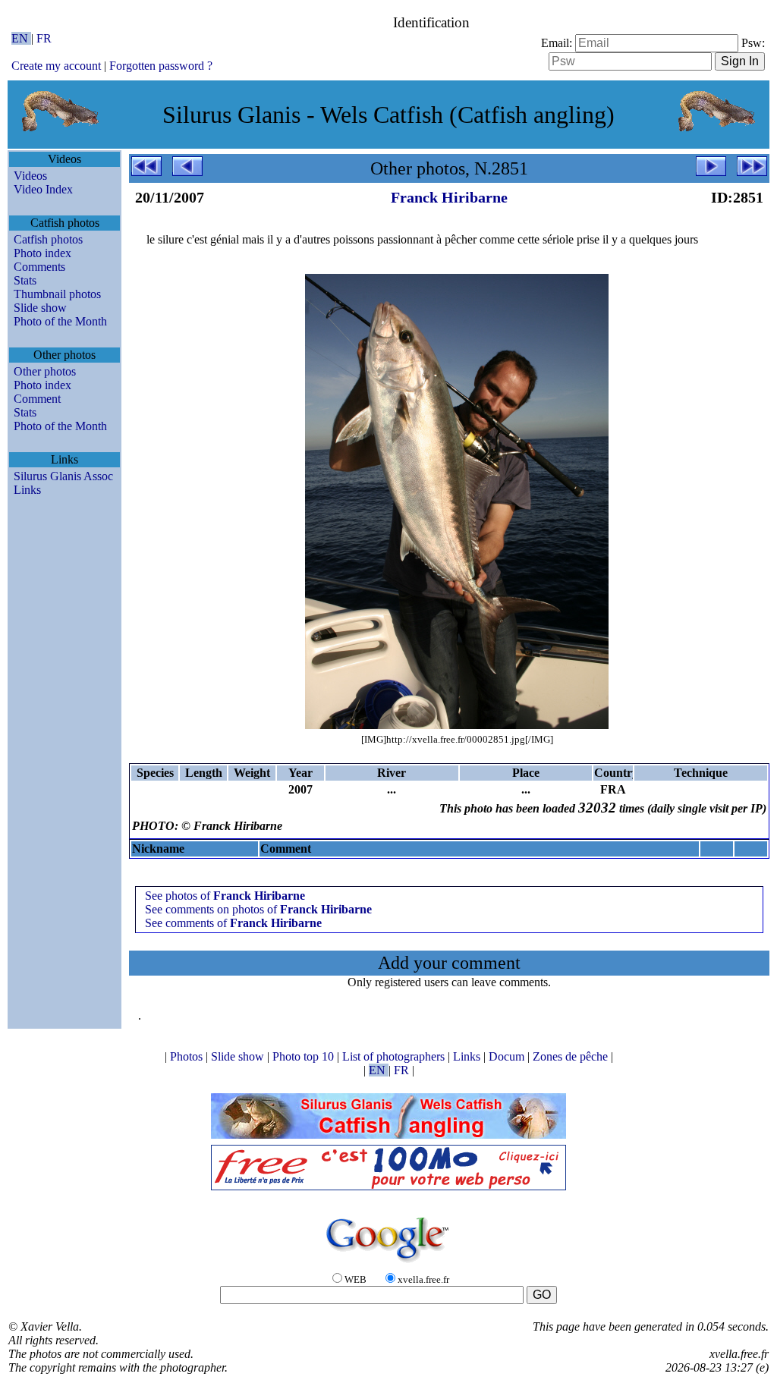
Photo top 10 (304, 1056)
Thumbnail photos (57, 294)
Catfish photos (48, 239)
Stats (25, 280)
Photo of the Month (60, 321)
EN (21, 38)
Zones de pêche (572, 1056)
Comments (39, 266)
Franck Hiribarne (449, 197)
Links (27, 489)
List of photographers (395, 1056)
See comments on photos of (258, 909)
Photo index (42, 253)
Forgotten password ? (160, 65)
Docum (508, 1056)
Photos (188, 1056)
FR (44, 38)
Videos (30, 175)
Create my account (56, 65)
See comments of (233, 922)
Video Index (43, 189)
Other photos (45, 371)
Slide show (40, 307)
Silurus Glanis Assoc (63, 476)
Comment (37, 398)
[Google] (388, 1263)
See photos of (225, 895)
